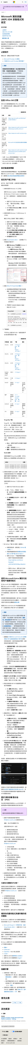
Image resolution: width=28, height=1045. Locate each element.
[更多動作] (25, 12)
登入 (26, 2)
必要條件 (4, 30)
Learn (2, 12)
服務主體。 (17, 602)
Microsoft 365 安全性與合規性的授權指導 (18, 142)
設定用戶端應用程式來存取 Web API (13, 789)
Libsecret (6, 949)
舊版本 (10, 1038)
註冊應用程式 (7, 626)
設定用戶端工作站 (6, 35)
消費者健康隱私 (11, 1040)
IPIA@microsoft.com (10, 820)
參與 (20, 1038)
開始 (11, 985)
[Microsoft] (14, 2)
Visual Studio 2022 (12, 240)
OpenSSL (6, 951)
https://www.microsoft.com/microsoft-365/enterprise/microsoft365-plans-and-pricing (17, 151)
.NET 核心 (17, 351)
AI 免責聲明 (4, 1038)
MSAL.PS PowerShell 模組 (14, 286)
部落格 (15, 1038)
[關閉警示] (26, 6)
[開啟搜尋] (22, 2)
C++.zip (17, 382)
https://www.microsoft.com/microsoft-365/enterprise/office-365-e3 (17, 128)
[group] (14, 134)
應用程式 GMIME (17, 956)
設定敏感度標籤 (6, 34)
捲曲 (5, 947)
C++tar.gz (17, 344)
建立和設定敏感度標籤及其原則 (15, 176)
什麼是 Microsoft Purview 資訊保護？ (14, 61)
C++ (16, 395)
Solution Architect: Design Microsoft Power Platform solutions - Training (12, 1018)
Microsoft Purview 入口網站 (11, 59)
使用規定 (19, 1040)
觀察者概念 (8, 977)
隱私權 (2, 1040)
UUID (5, 954)
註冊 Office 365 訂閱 (7, 32)
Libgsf (19, 958)
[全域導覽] (1, 2)
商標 (2, 1043)
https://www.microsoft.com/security (17, 133)
